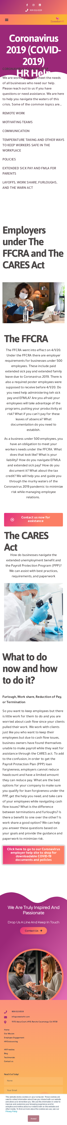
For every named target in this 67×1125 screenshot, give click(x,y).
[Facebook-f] (27, 5)
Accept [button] (33, 1118)
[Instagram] (33, 5)
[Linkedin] (40, 5)
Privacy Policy (11, 1111)
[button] (6, 19)
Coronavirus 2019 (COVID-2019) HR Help (33, 55)
